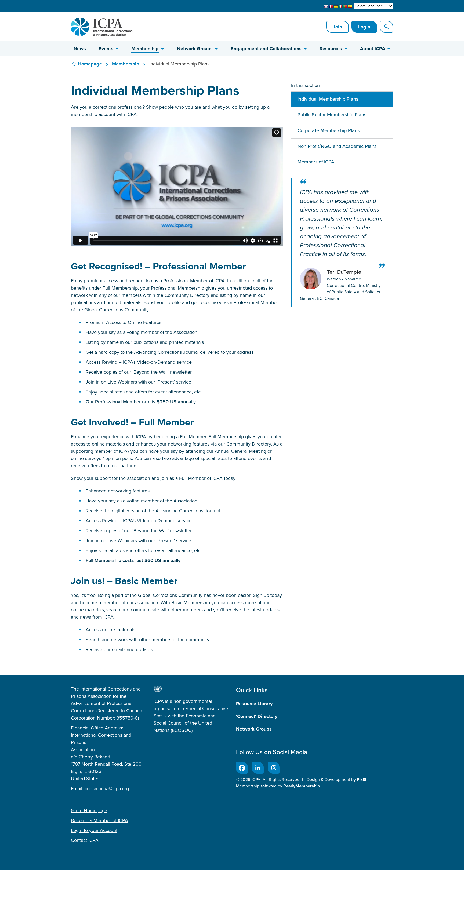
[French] (331, 6)
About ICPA (372, 48)
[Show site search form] (386, 27)
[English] (326, 6)
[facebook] (242, 768)
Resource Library (254, 703)
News (80, 48)
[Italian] (340, 6)
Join (337, 26)
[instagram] (274, 768)
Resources (331, 48)
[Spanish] (350, 6)
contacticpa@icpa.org (107, 788)
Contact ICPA (85, 840)
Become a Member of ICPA (99, 820)
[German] (336, 6)
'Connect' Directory (256, 716)
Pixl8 (362, 779)
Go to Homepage (89, 810)
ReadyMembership (301, 786)
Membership (145, 48)
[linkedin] (258, 768)
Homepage (90, 63)
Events (106, 48)
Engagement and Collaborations (266, 48)
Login (364, 26)
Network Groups (195, 48)
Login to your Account (94, 830)
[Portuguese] (345, 6)
